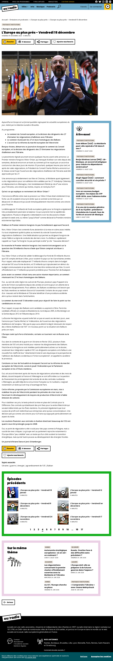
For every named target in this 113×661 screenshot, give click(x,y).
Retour (10, 602)
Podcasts (51, 7)
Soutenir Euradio (68, 2)
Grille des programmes (20, 2)
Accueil (5, 20)
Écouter (10, 42)
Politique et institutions (11, 25)
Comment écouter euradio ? (54, 650)
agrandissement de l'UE (35, 465)
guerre (13, 465)
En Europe (75, 547)
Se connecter (96, 7)
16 (77, 529)
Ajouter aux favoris (65, 42)
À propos (5, 2)
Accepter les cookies (101, 656)
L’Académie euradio (21, 644)
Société (74, 562)
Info (32, 7)
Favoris (83, 6)
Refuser (84, 656)
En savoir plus (30, 657)
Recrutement (18, 642)
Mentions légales (20, 646)
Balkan (50, 465)
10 (67, 529)
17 (82, 529)
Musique (40, 7)
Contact (17, 640)
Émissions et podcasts (19, 20)
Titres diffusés (38, 2)
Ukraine (5, 465)
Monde (47, 547)
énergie (21, 465)
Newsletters (53, 2)
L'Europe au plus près (39, 20)
